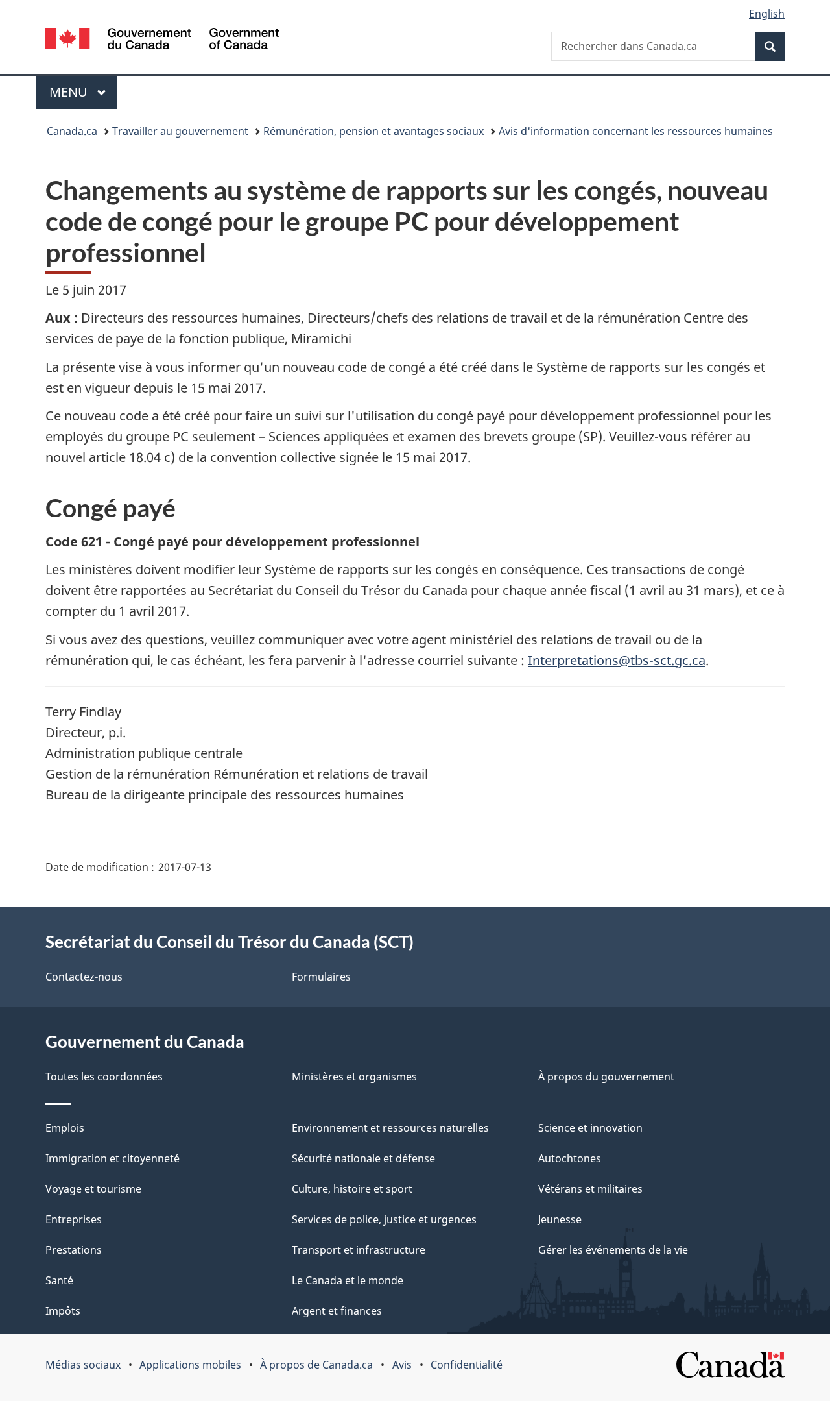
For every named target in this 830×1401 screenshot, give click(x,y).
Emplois (64, 1128)
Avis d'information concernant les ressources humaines (636, 131)
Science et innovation (590, 1128)
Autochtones (569, 1158)
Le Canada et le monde (347, 1280)
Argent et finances (337, 1311)
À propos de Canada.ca (316, 1365)
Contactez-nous (84, 976)
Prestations (73, 1250)
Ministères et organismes (354, 1076)
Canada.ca (72, 131)
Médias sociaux (83, 1365)
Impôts (62, 1311)
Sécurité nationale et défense (363, 1158)
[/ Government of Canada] (162, 40)
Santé (59, 1280)
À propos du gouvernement (606, 1076)
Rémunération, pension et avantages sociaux (373, 131)
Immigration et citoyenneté (112, 1158)
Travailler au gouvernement (180, 131)
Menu (83, 92)
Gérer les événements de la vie (613, 1250)
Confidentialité (467, 1365)
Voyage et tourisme (93, 1189)
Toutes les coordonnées (104, 1076)
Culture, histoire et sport (352, 1189)
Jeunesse (560, 1219)
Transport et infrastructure (358, 1250)
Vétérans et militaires (590, 1189)
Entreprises (73, 1219)
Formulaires (321, 976)
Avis (402, 1365)
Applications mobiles (190, 1365)
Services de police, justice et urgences (384, 1219)
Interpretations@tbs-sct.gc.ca (617, 660)
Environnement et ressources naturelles (390, 1128)
